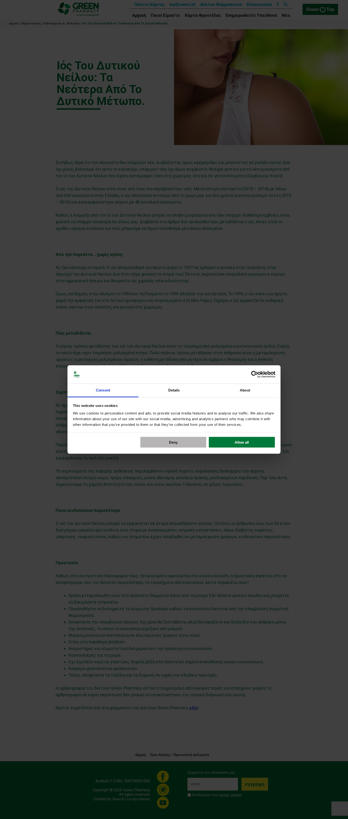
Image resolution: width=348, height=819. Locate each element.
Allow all (242, 442)
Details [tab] (174, 390)
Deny (173, 442)
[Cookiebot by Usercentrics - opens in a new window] (254, 374)
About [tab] (245, 390)
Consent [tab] (103, 390)
